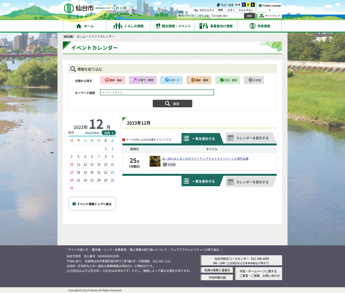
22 (105, 172)
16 (112, 164)
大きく (231, 10)
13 (92, 164)
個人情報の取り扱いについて (148, 249)
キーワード (187, 15)
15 (105, 164)
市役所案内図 (217, 277)
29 (105, 180)
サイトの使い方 (78, 249)
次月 (107, 133)
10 (71, 164)
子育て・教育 (145, 80)
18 (78, 172)
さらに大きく (246, 10)
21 (98, 172)
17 (71, 172)
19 (85, 172)
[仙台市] (95, 8)
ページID (204, 15)
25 (78, 180)
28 (98, 180)
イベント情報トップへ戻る (94, 204)
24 (71, 180)
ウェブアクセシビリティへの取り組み (195, 249)
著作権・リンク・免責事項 (109, 249)
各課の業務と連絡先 (217, 270)
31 (71, 187)
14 (98, 164)
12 (85, 164)
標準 (238, 4)
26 (85, 180)
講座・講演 (202, 80)
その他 (257, 80)
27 (92, 180)
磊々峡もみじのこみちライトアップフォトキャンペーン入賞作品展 (205, 159)
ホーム (81, 36)
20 (92, 172)
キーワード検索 (85, 93)
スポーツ (174, 80)
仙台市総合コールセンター (232, 258)
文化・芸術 (230, 80)
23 (112, 172)
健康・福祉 (115, 80)
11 (78, 164)
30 (112, 180)
